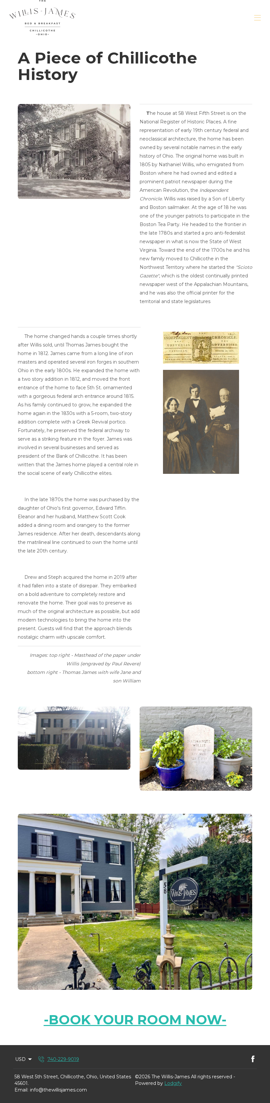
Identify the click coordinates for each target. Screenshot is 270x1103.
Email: (21, 1090)
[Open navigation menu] (257, 17)
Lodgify (173, 1083)
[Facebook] (253, 1059)
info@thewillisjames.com (58, 1090)
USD (20, 1059)
